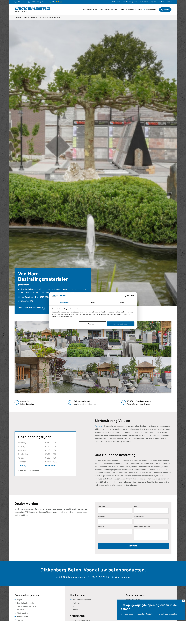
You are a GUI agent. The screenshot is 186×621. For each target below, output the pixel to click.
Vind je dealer (116, 2)
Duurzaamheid (143, 2)
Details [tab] (93, 302)
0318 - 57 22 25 (21, 2)
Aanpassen (91, 324)
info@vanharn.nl (28, 297)
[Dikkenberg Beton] (32, 9)
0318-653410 (46, 297)
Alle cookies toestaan (121, 324)
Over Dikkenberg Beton (130, 2)
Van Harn (98, 426)
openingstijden (171, 614)
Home (25, 17)
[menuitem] (116, 2)
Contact (169, 2)
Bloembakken (22, 617)
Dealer (33, 17)
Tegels (19, 600)
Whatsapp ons (122, 577)
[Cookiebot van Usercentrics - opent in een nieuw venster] (126, 296)
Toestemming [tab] (63, 302)
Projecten (153, 2)
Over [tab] (122, 302)
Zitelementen (22, 613)
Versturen (133, 546)
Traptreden (21, 610)
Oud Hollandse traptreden (27, 606)
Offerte (75, 610)
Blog (74, 606)
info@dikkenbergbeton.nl (38, 2)
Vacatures (161, 2)
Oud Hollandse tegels (25, 603)
